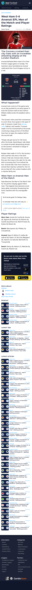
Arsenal (4, 288)
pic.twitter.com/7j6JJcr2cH (12, 204)
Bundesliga (5, 564)
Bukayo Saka (9, 290)
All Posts (20, 542)
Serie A (4, 567)
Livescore (25, 8)
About (4, 542)
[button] (30, 3)
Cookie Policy (6, 549)
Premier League (10, 294)
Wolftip (20, 571)
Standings (21, 553)
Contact (4, 544)
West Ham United (7, 296)
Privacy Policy (6, 551)
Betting (17, 8)
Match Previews (6, 8)
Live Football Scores (24, 567)
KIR (19, 564)
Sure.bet (20, 569)
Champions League (8, 560)
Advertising (5, 547)
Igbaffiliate (21, 562)
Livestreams (21, 549)
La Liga (4, 569)
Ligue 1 (4, 571)
